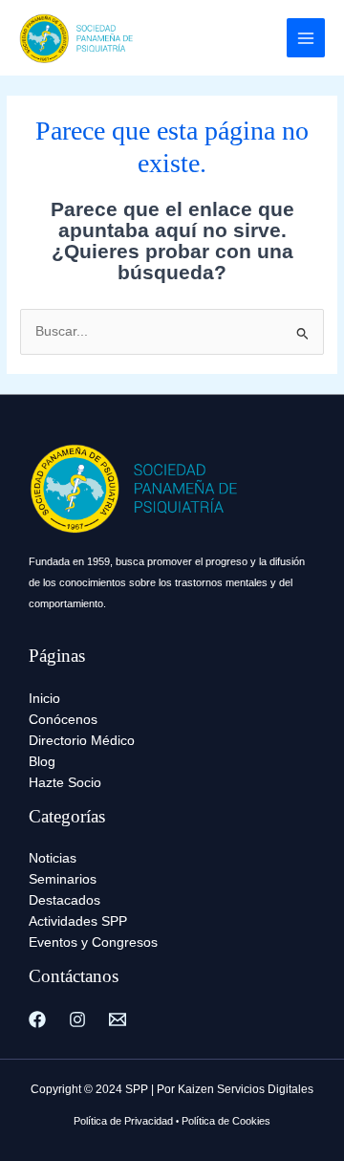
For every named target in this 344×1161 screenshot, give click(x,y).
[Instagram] (77, 1019)
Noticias (52, 858)
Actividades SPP (78, 921)
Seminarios (63, 879)
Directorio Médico (82, 741)
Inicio (44, 698)
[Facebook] (37, 1019)
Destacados (64, 900)
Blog (42, 762)
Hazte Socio (65, 783)
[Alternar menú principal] (306, 37)
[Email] (117, 1019)
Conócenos (63, 719)
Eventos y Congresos (93, 942)
